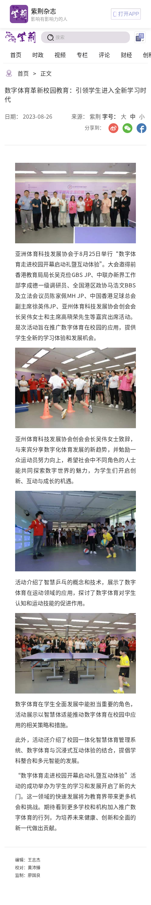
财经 (126, 54)
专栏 (82, 54)
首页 (15, 54)
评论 (104, 54)
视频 (60, 54)
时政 (38, 54)
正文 (46, 73)
